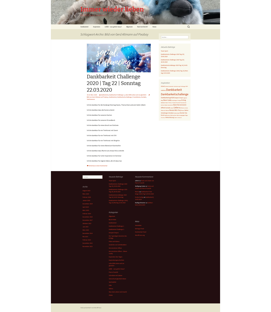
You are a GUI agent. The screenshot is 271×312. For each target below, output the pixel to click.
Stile (110, 285)
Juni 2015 (85, 227)
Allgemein (129, 27)
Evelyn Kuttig (139, 197)
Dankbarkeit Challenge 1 (116, 226)
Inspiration (96, 27)
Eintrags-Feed (139, 229)
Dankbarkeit (84, 27)
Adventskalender (169, 86)
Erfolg (183, 100)
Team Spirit (164, 51)
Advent (163, 86)
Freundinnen (136, 97)
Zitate (111, 295)
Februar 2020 (87, 197)
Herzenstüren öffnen (115, 248)
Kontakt (143, 97)
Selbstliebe (176, 113)
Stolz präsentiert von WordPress (90, 308)
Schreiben (171, 113)
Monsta (183, 108)
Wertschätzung (169, 117)
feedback (163, 102)
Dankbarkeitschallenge (124, 97)
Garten (162, 105)
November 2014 (88, 233)
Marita (137, 192)
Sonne (182, 113)
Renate (167, 110)
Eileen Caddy (167, 100)
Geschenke (170, 105)
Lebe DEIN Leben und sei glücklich (135, 95)
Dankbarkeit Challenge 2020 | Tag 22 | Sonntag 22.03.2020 (114, 83)
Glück (175, 105)
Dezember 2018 (88, 217)
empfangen (174, 100)
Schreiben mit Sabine (115, 275)
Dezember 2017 (88, 220)
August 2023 (86, 191)
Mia (180, 108)
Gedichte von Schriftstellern (118, 245)
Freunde (178, 102)
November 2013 (88, 246)
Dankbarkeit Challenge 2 (116, 95)
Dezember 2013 (88, 243)
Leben (171, 108)
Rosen (182, 110)
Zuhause (179, 117)
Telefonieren (91, 99)
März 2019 (86, 210)
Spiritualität (112, 282)
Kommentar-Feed (140, 232)
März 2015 (86, 230)
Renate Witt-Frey (175, 110)
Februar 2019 (87, 214)
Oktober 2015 (87, 223)
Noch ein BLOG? (142, 27)
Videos (111, 289)
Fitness (170, 102)
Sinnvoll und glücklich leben (117, 279)
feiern (166, 102)
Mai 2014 (85, 237)
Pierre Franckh (113, 272)
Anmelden (138, 225)
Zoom (175, 117)
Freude (174, 102)
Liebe (176, 107)
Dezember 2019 (88, 204)
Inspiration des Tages (115, 257)
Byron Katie (112, 219)
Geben (165, 105)
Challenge (182, 86)
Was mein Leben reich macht (118, 292)
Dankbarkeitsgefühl (167, 98)
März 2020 (86, 194)
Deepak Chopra (178, 98)
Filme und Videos (114, 241)
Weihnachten (173, 115)
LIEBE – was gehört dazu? (113, 27)
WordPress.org (140, 235)
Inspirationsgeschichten (116, 260)
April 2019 (86, 207)
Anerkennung (177, 86)
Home (154, 27)
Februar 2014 (87, 240)
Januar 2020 (86, 200)
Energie (179, 100)
